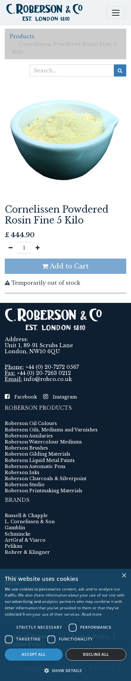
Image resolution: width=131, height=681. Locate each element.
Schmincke (18, 534)
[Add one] (38, 247)
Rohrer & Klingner (27, 552)
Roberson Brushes (26, 448)
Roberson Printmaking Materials (43, 491)
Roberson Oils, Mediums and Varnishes (51, 430)
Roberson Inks (22, 472)
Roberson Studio (25, 484)
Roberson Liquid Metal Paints (40, 460)
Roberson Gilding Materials (37, 454)
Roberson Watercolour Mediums (43, 442)
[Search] (120, 70)
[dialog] (65, 625)
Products (22, 36)
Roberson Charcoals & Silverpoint (45, 478)
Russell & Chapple (26, 515)
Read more (92, 614)
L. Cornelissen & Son (30, 521)
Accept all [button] (33, 654)
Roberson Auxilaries (29, 436)
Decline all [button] (96, 654)
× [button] (123, 575)
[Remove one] (11, 247)
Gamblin (15, 528)
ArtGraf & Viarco (25, 540)
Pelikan (13, 546)
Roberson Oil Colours (31, 423)
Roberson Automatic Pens (35, 466)
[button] (65, 670)
